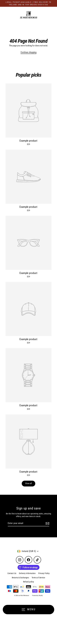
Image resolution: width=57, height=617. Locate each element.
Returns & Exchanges (20, 577)
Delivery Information (27, 573)
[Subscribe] (47, 523)
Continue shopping (29, 52)
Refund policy (28, 582)
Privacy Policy (44, 573)
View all (28, 483)
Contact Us (11, 573)
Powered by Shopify (37, 595)
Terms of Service (38, 577)
